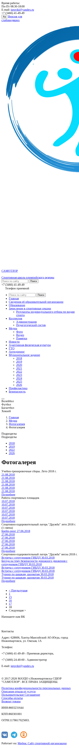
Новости (14, 341)
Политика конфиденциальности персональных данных (36, 688)
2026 (19, 384)
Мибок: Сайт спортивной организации (42, 743)
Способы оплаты (12, 698)
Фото (19, 331)
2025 (19, 381)
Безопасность (17, 391)
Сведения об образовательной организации (36, 301)
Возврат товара (11, 701)
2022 (19, 371)
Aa (4, 16)
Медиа (13, 328)
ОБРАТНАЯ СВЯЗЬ (18, 622)
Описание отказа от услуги (18, 691)
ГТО (12, 348)
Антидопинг (17, 351)
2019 (19, 361)
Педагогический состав (31, 325)
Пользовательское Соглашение (20, 694)
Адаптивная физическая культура (30, 345)
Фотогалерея (17, 424)
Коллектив (15, 318)
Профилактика (18, 388)
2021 (19, 368)
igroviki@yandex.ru (22, 9)
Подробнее (8, 494)
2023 (19, 374)
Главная (14, 298)
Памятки (21, 338)
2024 (19, 378)
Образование (17, 305)
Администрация (26, 321)
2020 (19, 365)
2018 (19, 358)
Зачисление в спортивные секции (30, 308)
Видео (20, 335)
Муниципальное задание (24, 355)
